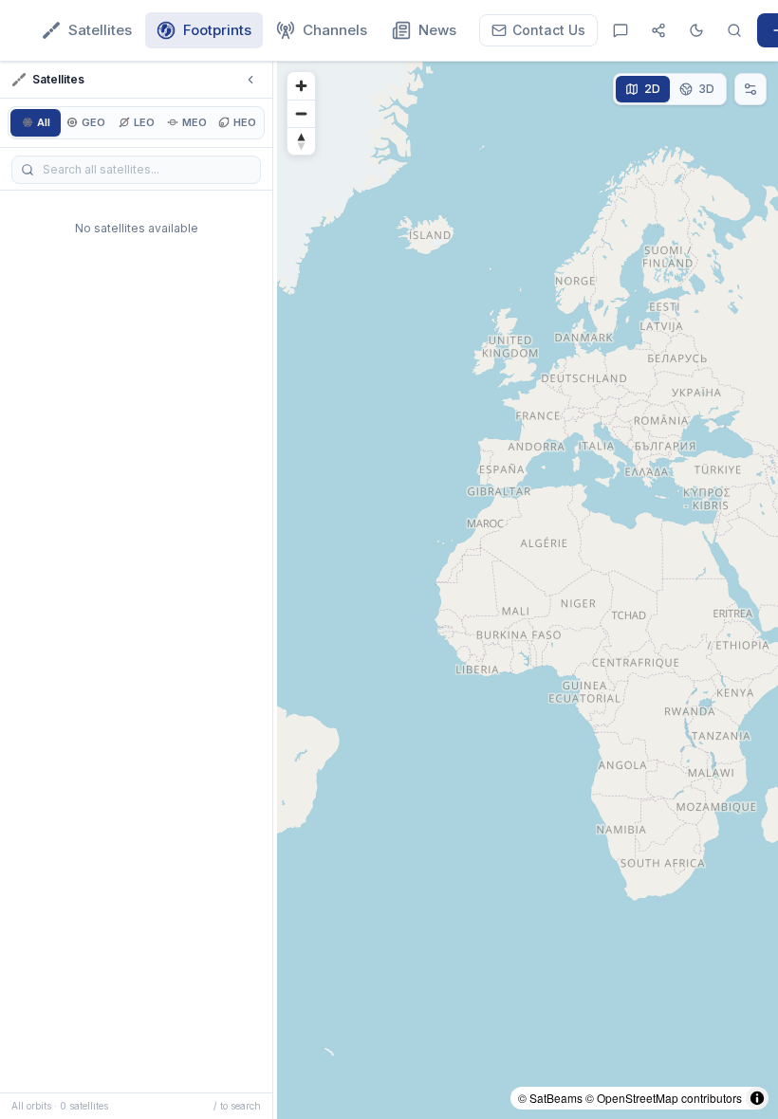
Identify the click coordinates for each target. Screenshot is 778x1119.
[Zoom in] (301, 86)
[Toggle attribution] (757, 1098)
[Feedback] (620, 30)
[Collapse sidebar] (250, 79)
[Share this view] (658, 30)
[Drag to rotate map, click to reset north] (301, 141)
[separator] (275, 590)
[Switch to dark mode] (696, 30)
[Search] (734, 30)
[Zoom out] (301, 113)
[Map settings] (750, 89)
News (437, 30)
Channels (335, 30)
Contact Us (548, 30)
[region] (527, 590)
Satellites (100, 30)
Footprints (217, 30)
